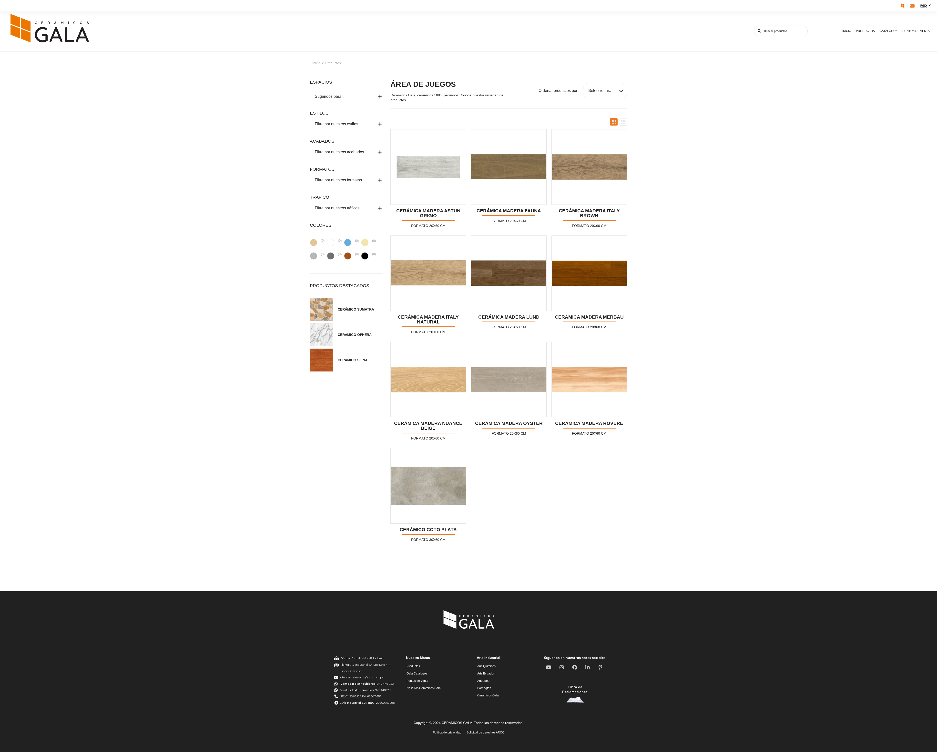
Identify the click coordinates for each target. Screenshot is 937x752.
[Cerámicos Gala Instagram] (562, 667)
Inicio (316, 63)
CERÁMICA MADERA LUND (509, 317)
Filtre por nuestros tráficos (337, 208)
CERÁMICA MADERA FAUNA (509, 210)
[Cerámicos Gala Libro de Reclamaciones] (575, 700)
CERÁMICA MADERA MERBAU (589, 317)
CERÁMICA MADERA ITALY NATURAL (428, 319)
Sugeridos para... (329, 96)
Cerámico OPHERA (355, 335)
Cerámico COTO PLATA (428, 529)
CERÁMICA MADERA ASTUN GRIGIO (428, 213)
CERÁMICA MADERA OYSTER (509, 423)
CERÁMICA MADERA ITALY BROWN (589, 213)
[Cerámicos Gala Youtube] (549, 667)
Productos (333, 63)
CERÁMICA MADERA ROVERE (589, 423)
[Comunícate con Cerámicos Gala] (912, 6)
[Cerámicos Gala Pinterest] (601, 667)
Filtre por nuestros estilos (336, 124)
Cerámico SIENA (352, 360)
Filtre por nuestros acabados (339, 152)
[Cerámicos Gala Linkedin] (588, 667)
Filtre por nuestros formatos (338, 180)
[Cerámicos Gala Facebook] (575, 667)
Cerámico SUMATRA (356, 309)
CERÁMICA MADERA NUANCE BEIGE (428, 426)
